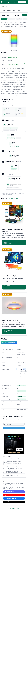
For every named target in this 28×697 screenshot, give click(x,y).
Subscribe (14, 428)
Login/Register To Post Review (8, 342)
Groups (15, 165)
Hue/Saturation (6, 128)
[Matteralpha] (6, 2)
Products (3, 10)
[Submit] (3, 6)
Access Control (15, 155)
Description (11, 18)
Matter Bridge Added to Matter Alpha (12, 471)
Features (14, 10)
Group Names (13, 169)
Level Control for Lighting (14, 146)
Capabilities (18, 18)
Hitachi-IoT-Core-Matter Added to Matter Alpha (14, 474)
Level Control (14, 134)
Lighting (13, 138)
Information (4, 18)
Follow (25, 14)
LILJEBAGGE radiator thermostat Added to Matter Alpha (13, 459)
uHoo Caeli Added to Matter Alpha (12, 469)
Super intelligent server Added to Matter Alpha (14, 472)
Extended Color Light (12, 57)
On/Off (9, 138)
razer (9, 55)
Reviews (19, 10)
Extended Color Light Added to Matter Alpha (14, 468)
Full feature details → (21, 101)
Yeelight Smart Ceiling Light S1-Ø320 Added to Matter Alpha (12, 464)
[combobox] (14, 6)
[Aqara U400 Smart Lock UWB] (14, 444)
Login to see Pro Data (21, 385)
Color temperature (14, 128)
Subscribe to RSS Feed (15, 508)
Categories (9, 10)
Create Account (22, 2)
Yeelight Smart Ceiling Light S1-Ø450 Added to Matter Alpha (12, 462)
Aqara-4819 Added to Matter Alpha (12, 475)
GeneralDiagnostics (15, 178)
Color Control (10, 124)
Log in (14, 2)
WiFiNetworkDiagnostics (15, 184)
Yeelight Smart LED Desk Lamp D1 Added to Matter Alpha (13, 467)
